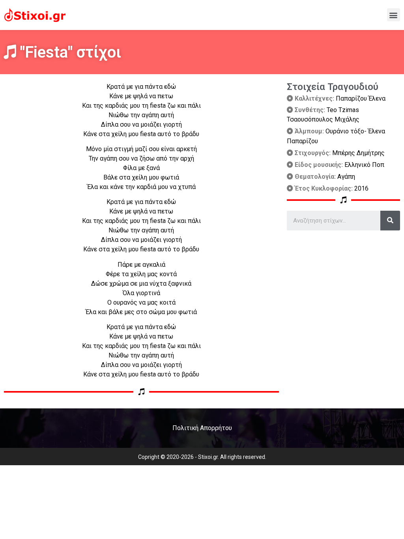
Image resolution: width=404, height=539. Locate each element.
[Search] (390, 220)
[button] (393, 14)
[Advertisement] (343, 285)
